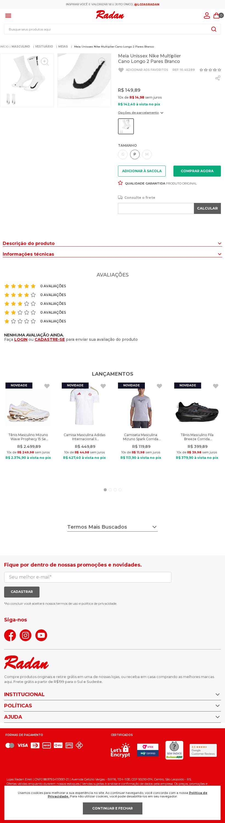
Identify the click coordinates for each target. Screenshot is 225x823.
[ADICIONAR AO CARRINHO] (197, 171)
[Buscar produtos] (213, 29)
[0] (216, 15)
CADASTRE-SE (50, 339)
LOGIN (20, 339)
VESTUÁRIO (44, 46)
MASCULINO (21, 46)
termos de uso (67, 603)
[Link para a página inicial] (4, 46)
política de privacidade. (99, 603)
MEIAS (63, 46)
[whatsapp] (217, 78)
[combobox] (112, 29)
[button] (140, 114)
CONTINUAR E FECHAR (112, 808)
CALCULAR (207, 208)
